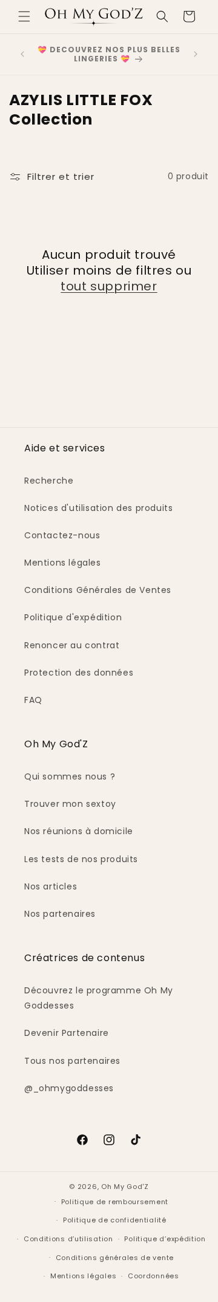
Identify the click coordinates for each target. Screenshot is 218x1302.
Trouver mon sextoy (70, 804)
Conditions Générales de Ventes (97, 590)
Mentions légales (62, 563)
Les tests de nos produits (81, 859)
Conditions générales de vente (115, 1258)
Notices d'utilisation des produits (98, 508)
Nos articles (50, 886)
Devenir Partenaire (66, 1033)
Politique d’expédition (164, 1239)
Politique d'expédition (73, 617)
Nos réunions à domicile (78, 831)
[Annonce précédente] (22, 54)
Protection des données (78, 672)
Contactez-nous (62, 535)
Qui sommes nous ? (69, 776)
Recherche (48, 481)
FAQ (33, 700)
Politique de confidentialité (115, 1220)
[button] (24, 16)
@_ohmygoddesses (69, 1088)
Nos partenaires (60, 914)
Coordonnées (153, 1276)
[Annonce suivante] (195, 54)
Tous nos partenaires (72, 1061)
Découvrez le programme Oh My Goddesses (98, 998)
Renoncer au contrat (71, 645)
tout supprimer (109, 286)
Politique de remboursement (114, 1202)
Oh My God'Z (125, 1186)
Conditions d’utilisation (68, 1239)
